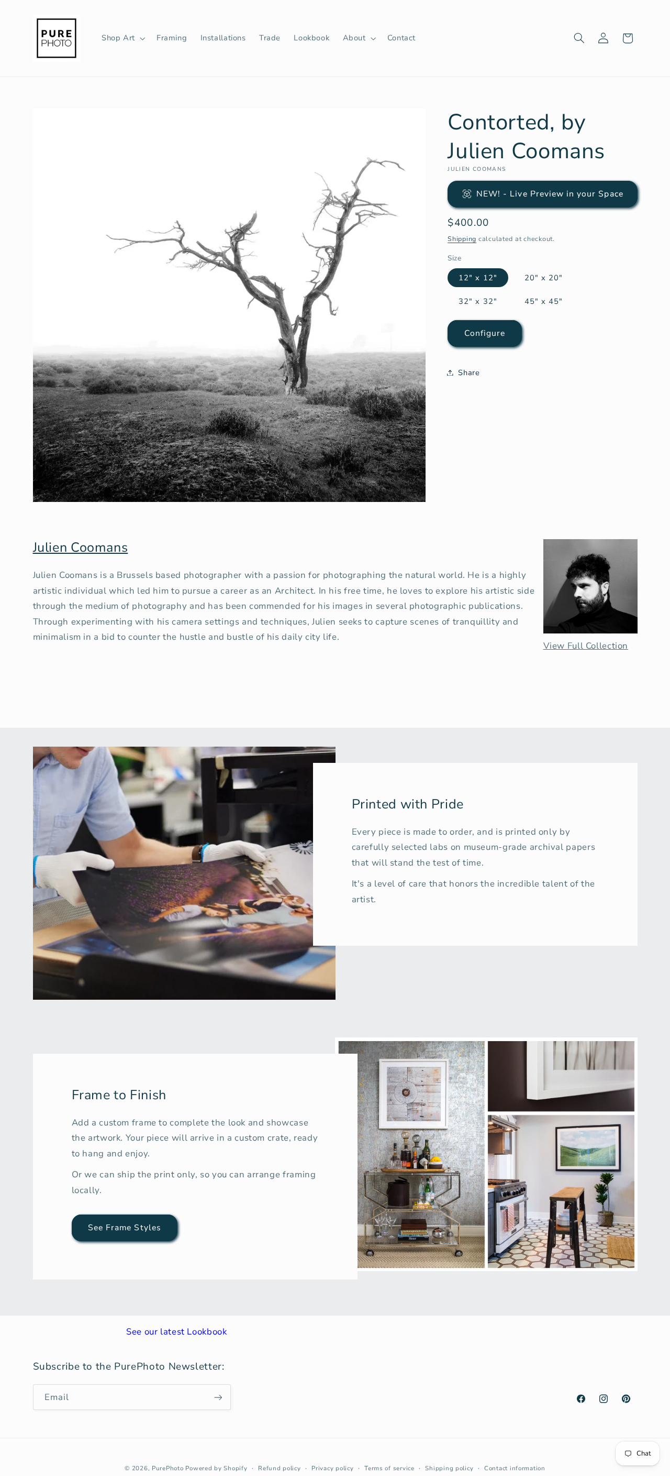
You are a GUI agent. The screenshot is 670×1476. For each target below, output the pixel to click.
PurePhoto (168, 1468)
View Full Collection (586, 646)
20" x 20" (543, 277)
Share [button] (468, 372)
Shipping (462, 238)
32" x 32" (478, 301)
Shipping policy (449, 1468)
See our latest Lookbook (176, 1332)
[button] (122, 38)
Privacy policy (332, 1468)
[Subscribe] (218, 1397)
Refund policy (279, 1468)
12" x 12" (478, 277)
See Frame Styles (124, 1227)
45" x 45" (543, 301)
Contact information (514, 1468)
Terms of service (389, 1468)
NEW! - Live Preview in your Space (549, 193)
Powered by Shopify (216, 1468)
